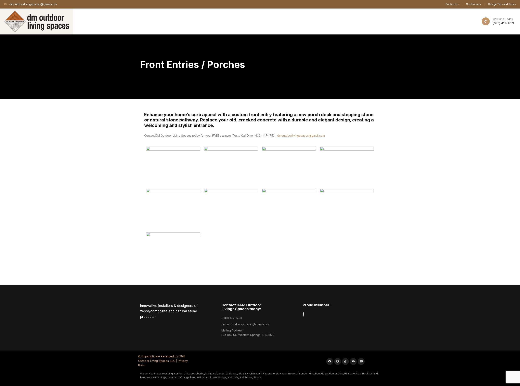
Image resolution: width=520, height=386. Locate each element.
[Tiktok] (345, 361)
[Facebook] (329, 361)
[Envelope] (361, 361)
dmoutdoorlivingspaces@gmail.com (301, 135)
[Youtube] (353, 361)
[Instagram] (337, 361)
